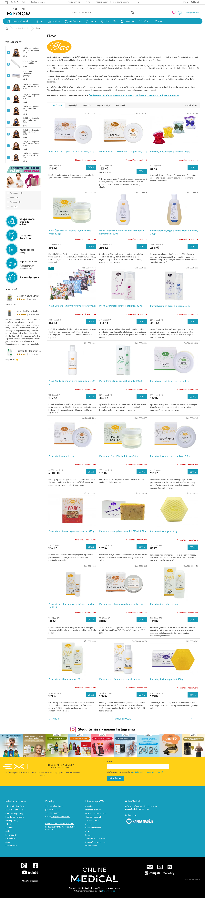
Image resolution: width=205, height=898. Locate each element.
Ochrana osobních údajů (95, 813)
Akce (14, 197)
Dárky (7, 831)
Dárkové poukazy (121, 2)
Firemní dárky (102, 2)
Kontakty (89, 806)
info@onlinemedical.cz (60, 816)
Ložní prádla (140, 95)
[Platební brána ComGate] (159, 870)
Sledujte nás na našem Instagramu (106, 729)
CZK (184, 2)
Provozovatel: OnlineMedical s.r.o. (59, 823)
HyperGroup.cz (108, 891)
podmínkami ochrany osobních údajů (147, 772)
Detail (91, 167)
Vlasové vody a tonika (123, 95)
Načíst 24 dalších (123, 719)
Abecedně (120, 105)
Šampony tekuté (155, 95)
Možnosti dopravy (93, 810)
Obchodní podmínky (93, 817)
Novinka (15, 202)
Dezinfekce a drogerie (14, 817)
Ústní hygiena (95, 95)
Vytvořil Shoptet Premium (192, 880)
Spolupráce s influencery (95, 842)
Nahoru (55, 719)
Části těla (9, 828)
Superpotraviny (171, 95)
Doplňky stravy (11, 820)
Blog (88, 2)
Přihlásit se (115, 778)
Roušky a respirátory (14, 813)
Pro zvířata (10, 838)
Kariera (88, 835)
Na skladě (16, 193)
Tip (13, 206)
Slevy (7, 842)
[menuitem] (18, 21)
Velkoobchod (74, 2)
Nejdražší (87, 105)
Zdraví (8, 824)
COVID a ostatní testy (14, 810)
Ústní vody (107, 95)
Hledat (129, 12)
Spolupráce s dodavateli (95, 838)
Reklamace (90, 824)
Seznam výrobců (92, 820)
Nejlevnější (72, 105)
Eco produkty (11, 835)
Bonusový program (93, 828)
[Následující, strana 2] (191, 718)
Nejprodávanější (103, 105)
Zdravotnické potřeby (14, 806)
